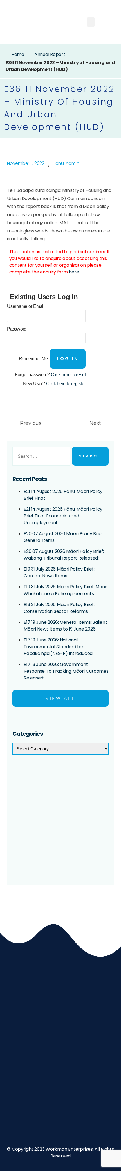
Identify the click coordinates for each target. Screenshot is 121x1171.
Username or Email (25, 306)
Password (16, 329)
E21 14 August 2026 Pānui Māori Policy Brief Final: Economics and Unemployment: (63, 516)
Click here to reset (68, 374)
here (74, 272)
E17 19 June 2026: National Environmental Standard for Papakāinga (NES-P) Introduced (58, 647)
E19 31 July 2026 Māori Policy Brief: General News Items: (59, 572)
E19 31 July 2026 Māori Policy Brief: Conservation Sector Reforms (59, 607)
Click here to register (66, 383)
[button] (91, 22)
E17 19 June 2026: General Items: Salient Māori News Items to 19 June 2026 (65, 625)
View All (60, 698)
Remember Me (33, 358)
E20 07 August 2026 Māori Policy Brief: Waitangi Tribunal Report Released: (64, 554)
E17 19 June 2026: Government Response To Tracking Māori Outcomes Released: (66, 671)
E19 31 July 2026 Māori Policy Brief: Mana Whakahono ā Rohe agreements (65, 590)
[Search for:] (40, 457)
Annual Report (49, 54)
